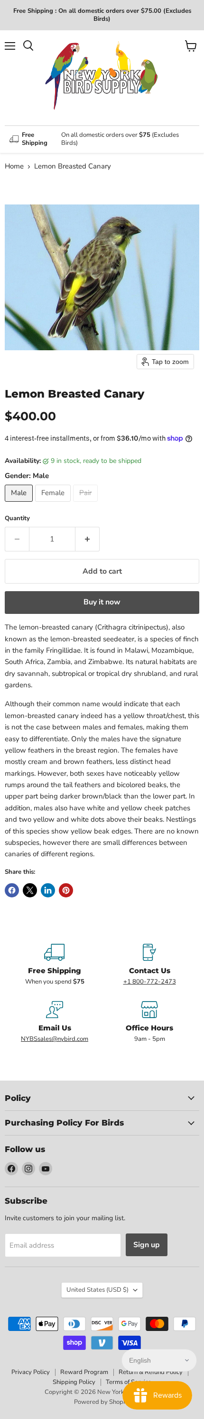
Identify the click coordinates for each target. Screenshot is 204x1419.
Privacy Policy (30, 1372)
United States (97, 1290)
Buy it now (102, 602)
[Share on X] (30, 890)
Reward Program (84, 1372)
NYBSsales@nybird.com (54, 1039)
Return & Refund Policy (151, 1372)
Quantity (17, 518)
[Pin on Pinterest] (66, 890)
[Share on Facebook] (12, 890)
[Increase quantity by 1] (87, 539)
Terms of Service (128, 1382)
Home (14, 166)
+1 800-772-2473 (149, 981)
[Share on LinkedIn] (48, 890)
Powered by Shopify (102, 1402)
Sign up (146, 1245)
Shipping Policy (74, 1382)
